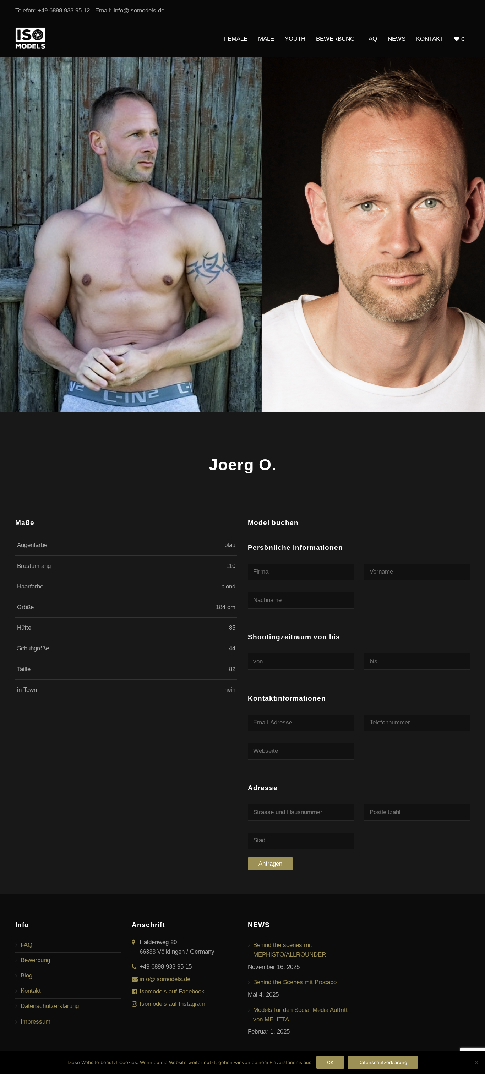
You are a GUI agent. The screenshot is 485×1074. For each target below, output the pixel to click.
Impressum (35, 1021)
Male (266, 38)
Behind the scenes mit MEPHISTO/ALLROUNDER (289, 950)
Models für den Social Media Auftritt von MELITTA (300, 1015)
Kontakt (429, 38)
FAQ (371, 38)
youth (295, 38)
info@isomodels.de (139, 10)
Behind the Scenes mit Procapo (295, 982)
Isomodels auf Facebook (172, 991)
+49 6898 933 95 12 (64, 10)
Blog (26, 975)
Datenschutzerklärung (50, 1006)
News (396, 38)
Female (235, 38)
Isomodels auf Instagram (172, 1004)
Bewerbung (335, 38)
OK (330, 1062)
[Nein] (476, 1062)
